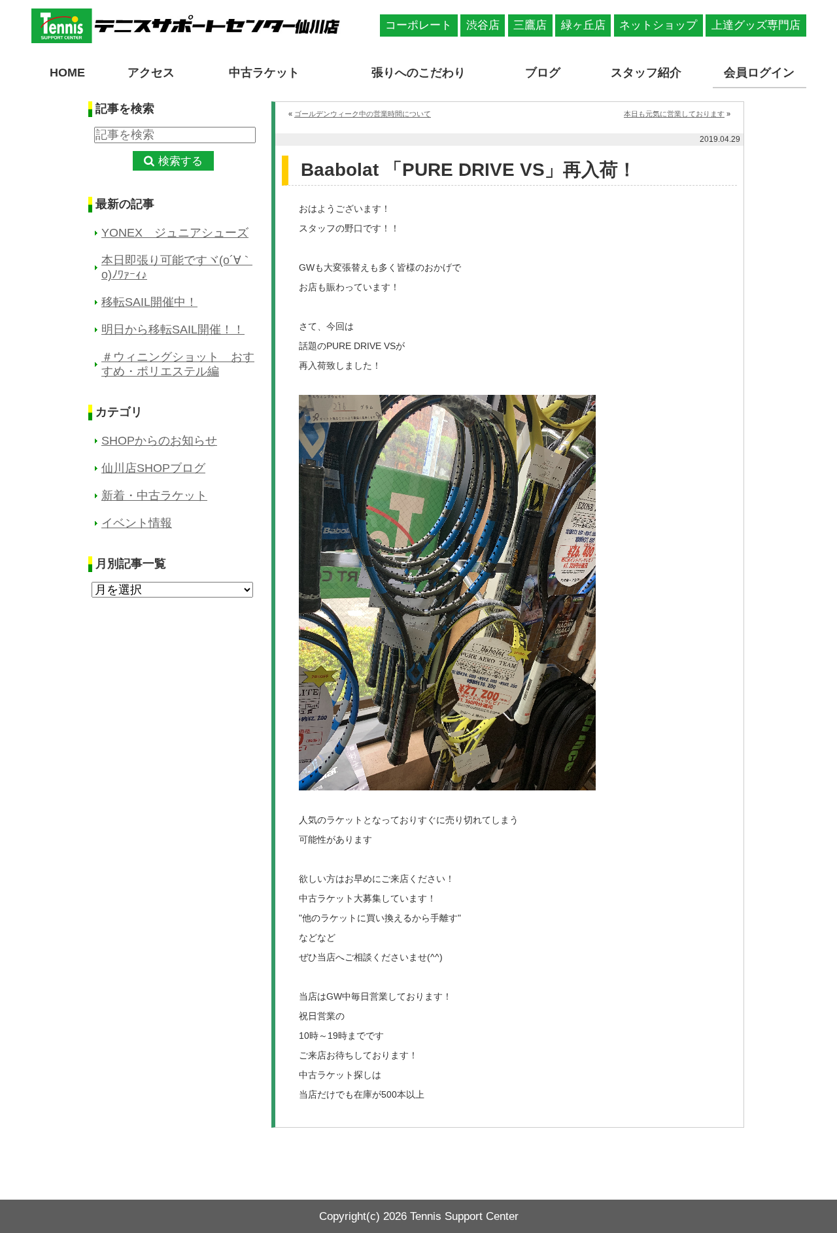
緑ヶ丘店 (583, 25)
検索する (180, 161)
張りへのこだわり (418, 72)
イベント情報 (136, 523)
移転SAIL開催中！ (149, 302)
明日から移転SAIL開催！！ (173, 329)
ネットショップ (658, 25)
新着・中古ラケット (154, 495)
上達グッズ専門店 (755, 25)
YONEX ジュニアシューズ (174, 232)
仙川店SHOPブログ (153, 468)
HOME (67, 72)
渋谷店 (483, 25)
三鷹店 (530, 25)
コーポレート (418, 25)
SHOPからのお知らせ (159, 440)
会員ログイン (759, 72)
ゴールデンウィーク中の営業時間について (362, 114)
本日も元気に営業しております (674, 114)
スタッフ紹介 (646, 72)
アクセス (151, 72)
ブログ (542, 72)
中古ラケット (264, 72)
